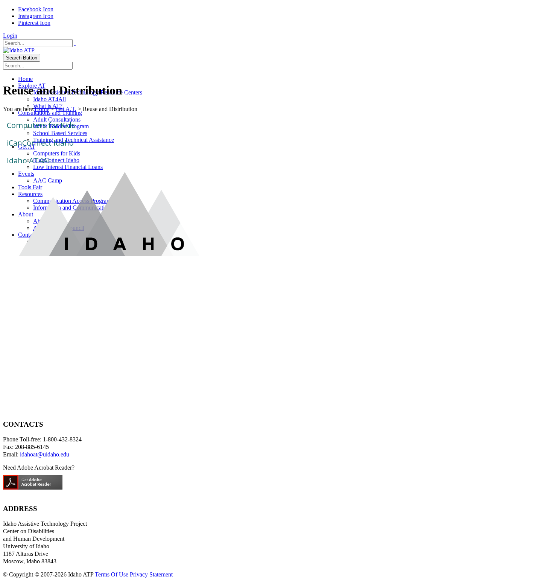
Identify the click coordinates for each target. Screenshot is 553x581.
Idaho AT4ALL (31, 160)
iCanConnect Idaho (40, 143)
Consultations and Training (50, 113)
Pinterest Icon (34, 23)
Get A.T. (66, 109)
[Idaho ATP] (19, 50)
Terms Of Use (111, 574)
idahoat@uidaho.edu (44, 454)
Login (10, 35)
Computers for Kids (41, 125)
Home (25, 79)
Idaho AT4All (49, 99)
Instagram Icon (35, 16)
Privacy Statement (151, 574)
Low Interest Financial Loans (68, 167)
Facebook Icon (35, 9)
